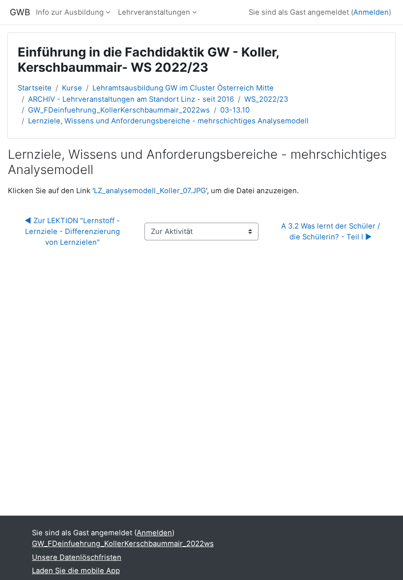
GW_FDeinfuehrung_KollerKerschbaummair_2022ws (119, 110)
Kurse (72, 88)
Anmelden (371, 12)
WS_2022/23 (266, 99)
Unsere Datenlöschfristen (76, 557)
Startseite (35, 88)
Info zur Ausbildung (70, 12)
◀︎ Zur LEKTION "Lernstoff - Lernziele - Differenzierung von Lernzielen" (73, 231)
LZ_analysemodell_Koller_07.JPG (150, 190)
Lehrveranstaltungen (154, 12)
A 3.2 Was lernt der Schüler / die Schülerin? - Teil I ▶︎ (331, 231)
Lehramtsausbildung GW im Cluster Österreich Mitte (183, 88)
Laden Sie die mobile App (76, 570)
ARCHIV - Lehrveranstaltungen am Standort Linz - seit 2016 (131, 99)
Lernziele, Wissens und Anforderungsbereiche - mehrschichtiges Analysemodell (168, 120)
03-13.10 (235, 110)
